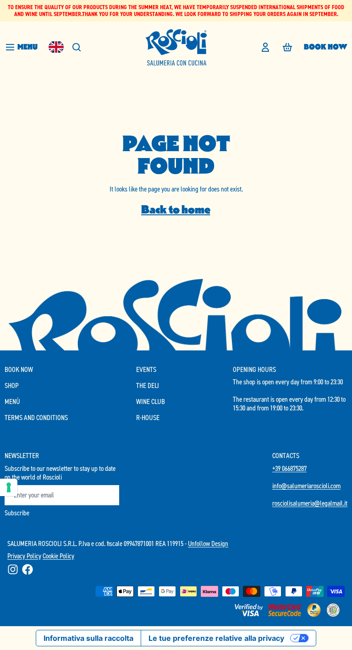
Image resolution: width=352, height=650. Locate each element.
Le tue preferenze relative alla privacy (216, 638)
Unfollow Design (208, 543)
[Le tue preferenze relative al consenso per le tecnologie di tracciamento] (8, 487)
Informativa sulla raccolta (88, 638)
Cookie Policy (58, 556)
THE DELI (147, 385)
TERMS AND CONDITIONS (36, 417)
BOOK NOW (325, 47)
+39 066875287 (289, 468)
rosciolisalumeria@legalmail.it (309, 503)
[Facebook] (27, 569)
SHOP (12, 385)
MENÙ (12, 401)
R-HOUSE (148, 417)
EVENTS (146, 369)
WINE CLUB (150, 401)
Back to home (175, 209)
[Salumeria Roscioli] (176, 47)
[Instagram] (12, 569)
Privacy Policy (24, 556)
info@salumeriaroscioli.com (306, 486)
